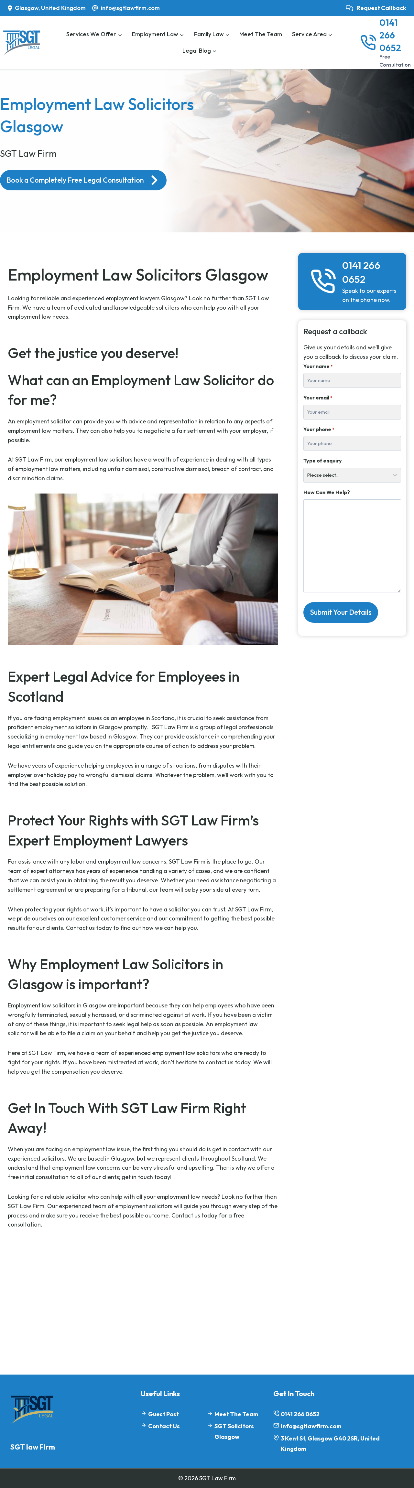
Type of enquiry (322, 460)
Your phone (318, 429)
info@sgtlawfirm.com (311, 1426)
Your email (317, 397)
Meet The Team (260, 34)
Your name (317, 366)
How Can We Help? (326, 492)
